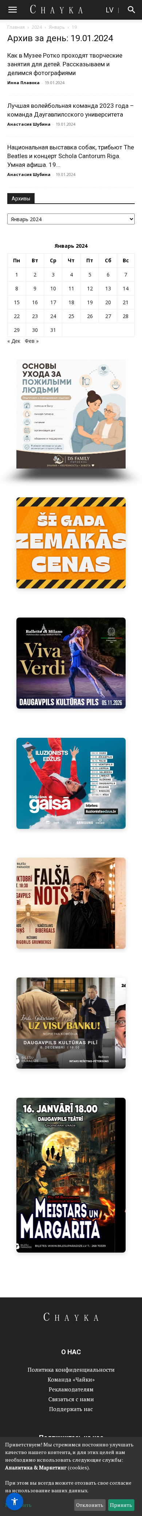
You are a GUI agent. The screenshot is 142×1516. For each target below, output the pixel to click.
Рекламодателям (71, 1389)
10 (53, 288)
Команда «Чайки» (71, 1379)
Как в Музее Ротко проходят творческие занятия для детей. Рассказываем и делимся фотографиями (64, 64)
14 (126, 288)
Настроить (18, 1504)
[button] (12, 10)
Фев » (32, 340)
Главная (16, 27)
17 (53, 302)
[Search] (132, 10)
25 (71, 316)
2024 (37, 27)
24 (53, 316)
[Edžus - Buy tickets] (71, 783)
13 (108, 288)
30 (35, 329)
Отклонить (89, 1504)
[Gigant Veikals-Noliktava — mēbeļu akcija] (71, 542)
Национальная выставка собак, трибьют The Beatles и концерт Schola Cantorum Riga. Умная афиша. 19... (70, 156)
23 (35, 316)
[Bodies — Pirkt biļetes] (71, 1175)
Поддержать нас (71, 1409)
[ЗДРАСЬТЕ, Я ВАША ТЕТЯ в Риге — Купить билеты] (71, 903)
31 (53, 329)
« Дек (13, 340)
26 (90, 316)
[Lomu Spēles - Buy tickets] (71, 1023)
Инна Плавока (23, 82)
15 (17, 302)
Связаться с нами (71, 1399)
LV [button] (109, 10)
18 (71, 302)
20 (108, 302)
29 (17, 329)
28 (126, 316)
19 (90, 302)
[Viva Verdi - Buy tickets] (71, 663)
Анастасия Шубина (29, 124)
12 (90, 288)
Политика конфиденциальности (71, 1369)
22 (17, 316)
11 (71, 288)
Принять (121, 1504)
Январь (57, 27)
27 (108, 316)
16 (35, 302)
